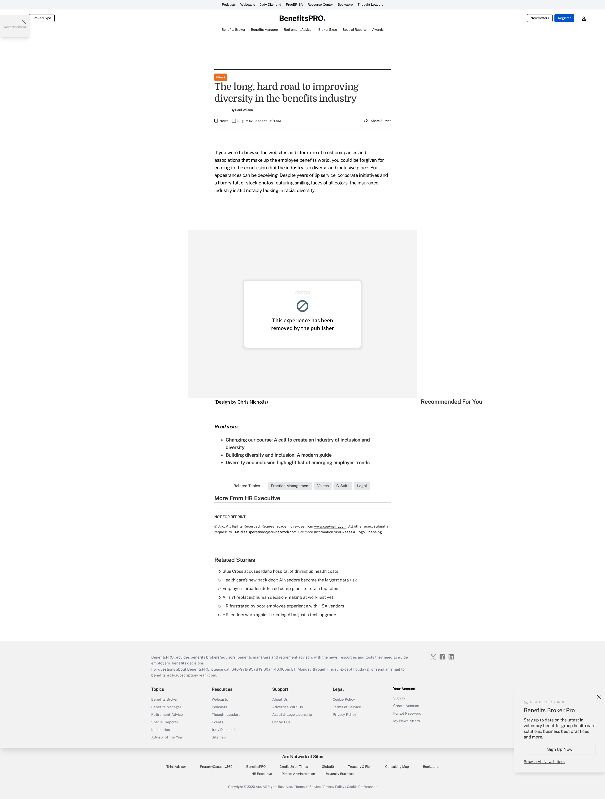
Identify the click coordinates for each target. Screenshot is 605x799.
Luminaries (160, 730)
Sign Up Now (559, 749)
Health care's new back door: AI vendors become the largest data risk (289, 579)
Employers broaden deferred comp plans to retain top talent (281, 588)
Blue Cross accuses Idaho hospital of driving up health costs (280, 571)
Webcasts (247, 4)
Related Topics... (248, 486)
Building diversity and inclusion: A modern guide (279, 455)
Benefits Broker (164, 699)
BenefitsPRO (256, 766)
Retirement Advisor (167, 714)
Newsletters (540, 18)
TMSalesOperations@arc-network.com (265, 532)
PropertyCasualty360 (216, 766)
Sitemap (219, 737)
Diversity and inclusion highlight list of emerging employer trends (298, 462)
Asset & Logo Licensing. (362, 532)
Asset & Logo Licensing (292, 714)
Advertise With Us (287, 707)
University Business (339, 774)
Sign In (399, 698)
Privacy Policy (344, 714)
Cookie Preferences (362, 787)
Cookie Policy (344, 699)
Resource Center (320, 4)
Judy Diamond (270, 4)
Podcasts (229, 4)
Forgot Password (407, 713)
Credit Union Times (294, 766)
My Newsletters (406, 721)
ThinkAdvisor (176, 766)
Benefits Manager (166, 707)
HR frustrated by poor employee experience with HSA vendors (283, 605)
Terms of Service (347, 707)
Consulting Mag (397, 766)
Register (564, 18)
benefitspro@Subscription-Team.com (183, 675)
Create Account (406, 706)
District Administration (298, 774)
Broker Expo (41, 18)
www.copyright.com (330, 526)
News (220, 77)
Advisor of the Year (167, 737)
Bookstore (345, 4)
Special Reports (164, 722)
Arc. (259, 787)
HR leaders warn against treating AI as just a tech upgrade (279, 614)
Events (217, 722)
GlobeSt (328, 766)
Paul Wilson (244, 110)
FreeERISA (294, 4)
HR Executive (261, 774)
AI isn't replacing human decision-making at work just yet (277, 597)
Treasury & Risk (360, 766)
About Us (280, 699)
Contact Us (281, 722)
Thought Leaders (370, 4)
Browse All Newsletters (544, 762)
